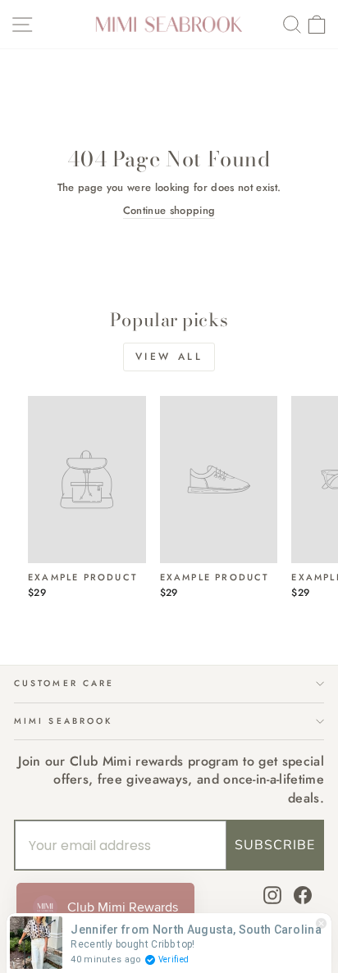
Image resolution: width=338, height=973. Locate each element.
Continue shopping (169, 210)
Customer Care (64, 683)
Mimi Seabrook (63, 721)
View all (169, 356)
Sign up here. (88, 564)
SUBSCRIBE (275, 845)
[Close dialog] (319, 404)
